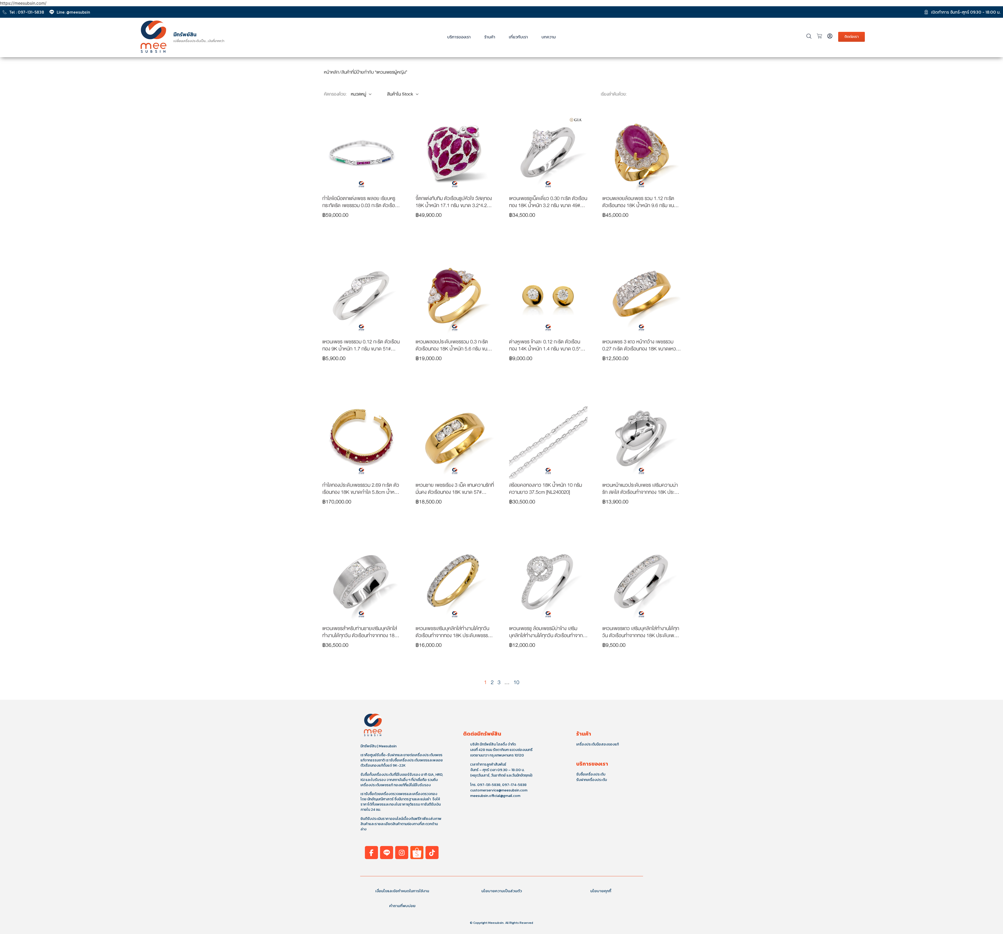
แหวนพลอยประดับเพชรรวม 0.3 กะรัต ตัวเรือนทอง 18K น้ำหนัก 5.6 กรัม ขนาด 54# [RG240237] (454, 348)
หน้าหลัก (331, 72)
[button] (361, 234)
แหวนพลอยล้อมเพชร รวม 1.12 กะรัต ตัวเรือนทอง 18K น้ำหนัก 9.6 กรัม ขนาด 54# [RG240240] (640, 205)
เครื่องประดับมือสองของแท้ (597, 744)
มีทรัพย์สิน (184, 34)
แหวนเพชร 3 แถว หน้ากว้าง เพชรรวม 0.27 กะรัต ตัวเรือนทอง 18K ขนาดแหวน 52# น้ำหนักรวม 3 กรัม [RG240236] (640, 348)
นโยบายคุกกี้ (600, 891)
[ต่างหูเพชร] (548, 296)
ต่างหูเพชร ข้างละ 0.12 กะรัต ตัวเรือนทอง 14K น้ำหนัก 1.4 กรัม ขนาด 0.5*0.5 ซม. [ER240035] (548, 348)
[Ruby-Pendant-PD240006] (455, 153)
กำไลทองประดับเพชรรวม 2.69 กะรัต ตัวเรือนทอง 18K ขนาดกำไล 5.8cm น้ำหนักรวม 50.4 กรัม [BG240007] (361, 492)
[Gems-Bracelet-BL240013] (361, 153)
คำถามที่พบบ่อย (402, 906)
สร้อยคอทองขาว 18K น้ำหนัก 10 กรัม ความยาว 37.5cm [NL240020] (545, 488)
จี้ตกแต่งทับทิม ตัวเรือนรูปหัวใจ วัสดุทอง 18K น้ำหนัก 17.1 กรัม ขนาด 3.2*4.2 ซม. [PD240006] (454, 205)
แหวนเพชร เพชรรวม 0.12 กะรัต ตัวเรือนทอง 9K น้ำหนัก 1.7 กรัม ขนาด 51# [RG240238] (361, 348)
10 (516, 682)
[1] (641, 296)
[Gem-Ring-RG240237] (455, 296)
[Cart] (819, 36)
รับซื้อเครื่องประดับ (590, 774)
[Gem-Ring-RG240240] (641, 153)
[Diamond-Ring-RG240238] (361, 296)
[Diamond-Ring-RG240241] (548, 153)
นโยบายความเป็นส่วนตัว (501, 891)
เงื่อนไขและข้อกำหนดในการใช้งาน (402, 891)
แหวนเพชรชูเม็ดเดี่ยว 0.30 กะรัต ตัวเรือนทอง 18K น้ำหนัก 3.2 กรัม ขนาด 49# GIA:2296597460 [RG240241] (548, 205)
